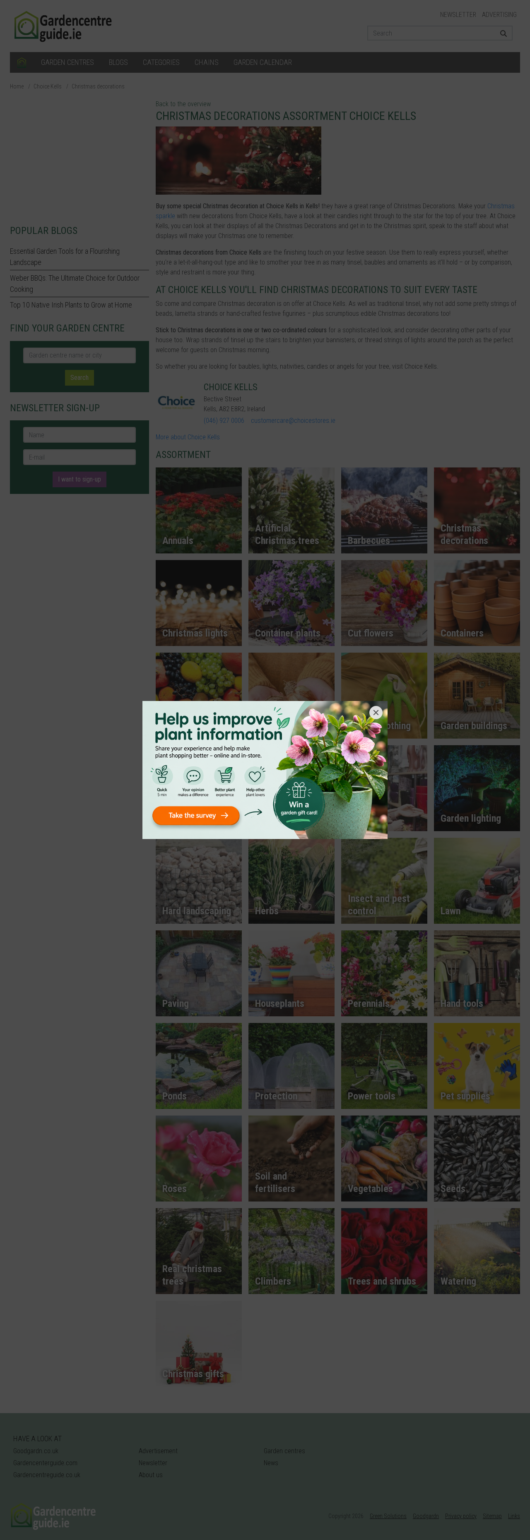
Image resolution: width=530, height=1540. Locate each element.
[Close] (376, 712)
